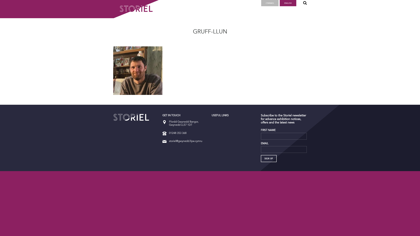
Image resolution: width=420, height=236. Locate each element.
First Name (268, 130)
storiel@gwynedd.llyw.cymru (185, 141)
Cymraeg (270, 3)
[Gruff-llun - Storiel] (131, 117)
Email (264, 143)
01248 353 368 (178, 133)
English (288, 3)
